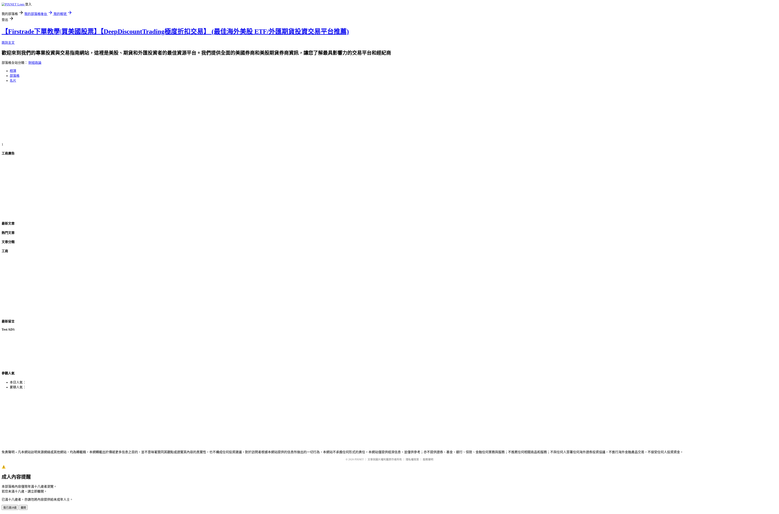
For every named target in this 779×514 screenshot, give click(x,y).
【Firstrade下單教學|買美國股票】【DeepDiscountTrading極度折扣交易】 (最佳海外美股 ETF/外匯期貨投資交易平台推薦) (175, 31)
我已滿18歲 (10, 507)
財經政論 (34, 62)
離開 (23, 507)
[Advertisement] (123, 114)
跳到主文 (8, 42)
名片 (13, 80)
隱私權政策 (412, 459)
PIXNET (359, 459)
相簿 (13, 71)
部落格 (14, 75)
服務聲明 (428, 459)
